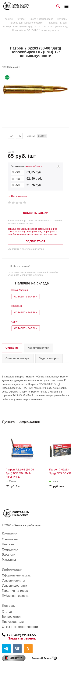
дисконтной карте (33, 166)
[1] (10, 203)
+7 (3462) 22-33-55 (21, 635)
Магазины (9, 559)
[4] (21, 203)
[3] (17, 203)
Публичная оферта (15, 595)
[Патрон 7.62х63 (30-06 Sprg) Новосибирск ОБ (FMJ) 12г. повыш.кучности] (35, 104)
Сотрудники (10, 549)
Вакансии (8, 554)
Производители (13, 621)
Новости (8, 544)
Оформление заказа (16, 575)
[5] (25, 203)
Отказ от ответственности (20, 626)
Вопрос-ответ (11, 616)
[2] (13, 203)
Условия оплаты (13, 580)
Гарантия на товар (15, 590)
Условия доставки (14, 585)
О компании (10, 539)
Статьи (7, 611)
